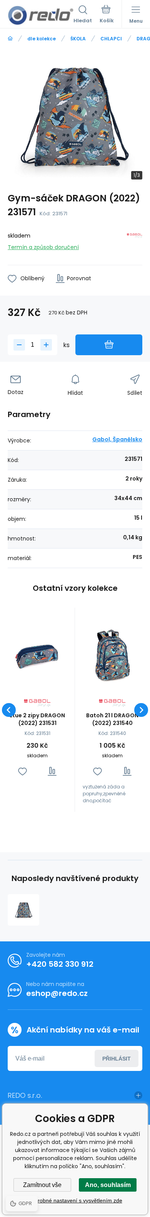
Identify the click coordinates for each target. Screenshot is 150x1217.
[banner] (40, 15)
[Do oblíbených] (22, 771)
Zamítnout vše (42, 1185)
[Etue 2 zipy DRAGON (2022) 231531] (37, 654)
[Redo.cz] (10, 38)
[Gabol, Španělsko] (134, 240)
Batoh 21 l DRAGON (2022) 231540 (112, 719)
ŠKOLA (78, 38)
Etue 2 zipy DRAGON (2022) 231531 (37, 719)
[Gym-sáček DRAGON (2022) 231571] (23, 910)
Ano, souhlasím (108, 1185)
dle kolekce (41, 38)
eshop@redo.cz (57, 993)
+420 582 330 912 (59, 964)
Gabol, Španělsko (117, 439)
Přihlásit (116, 1059)
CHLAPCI (111, 38)
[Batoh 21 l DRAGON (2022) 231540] (112, 654)
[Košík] (107, 15)
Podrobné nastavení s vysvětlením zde (75, 1200)
